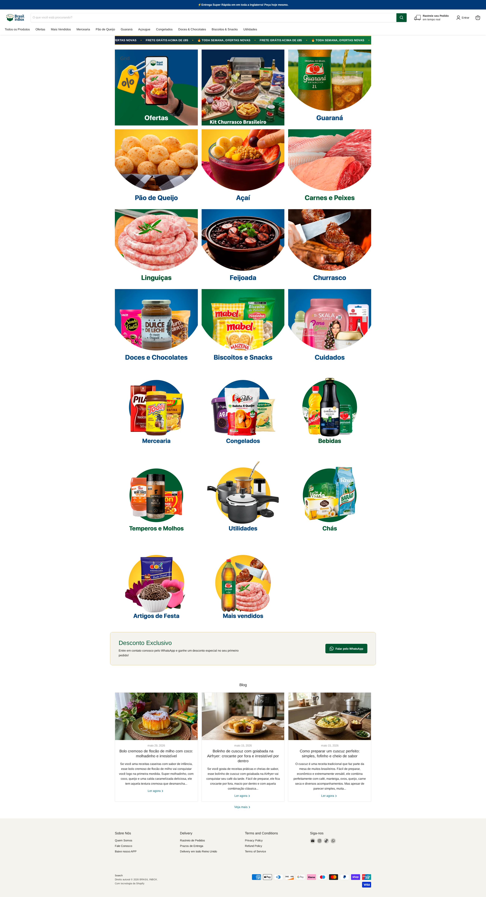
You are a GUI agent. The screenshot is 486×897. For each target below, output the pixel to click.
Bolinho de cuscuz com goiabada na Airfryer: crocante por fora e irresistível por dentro (243, 756)
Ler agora (154, 790)
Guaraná (127, 29)
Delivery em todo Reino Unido (198, 851)
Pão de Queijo (105, 29)
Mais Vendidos (61, 29)
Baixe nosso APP (125, 851)
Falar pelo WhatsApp (349, 648)
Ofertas (40, 29)
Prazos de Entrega (191, 845)
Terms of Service (255, 851)
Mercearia (83, 29)
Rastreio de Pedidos (192, 840)
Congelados (164, 29)
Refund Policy (253, 845)
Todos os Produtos (17, 29)
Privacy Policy (254, 840)
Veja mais (241, 807)
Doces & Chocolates (192, 29)
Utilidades (250, 29)
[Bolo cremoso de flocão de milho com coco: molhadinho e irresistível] (156, 716)
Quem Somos (123, 840)
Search (119, 875)
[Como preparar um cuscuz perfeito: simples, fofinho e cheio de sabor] (329, 716)
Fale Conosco (123, 845)
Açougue (144, 29)
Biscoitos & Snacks (225, 29)
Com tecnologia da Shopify (129, 883)
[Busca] (401, 17)
